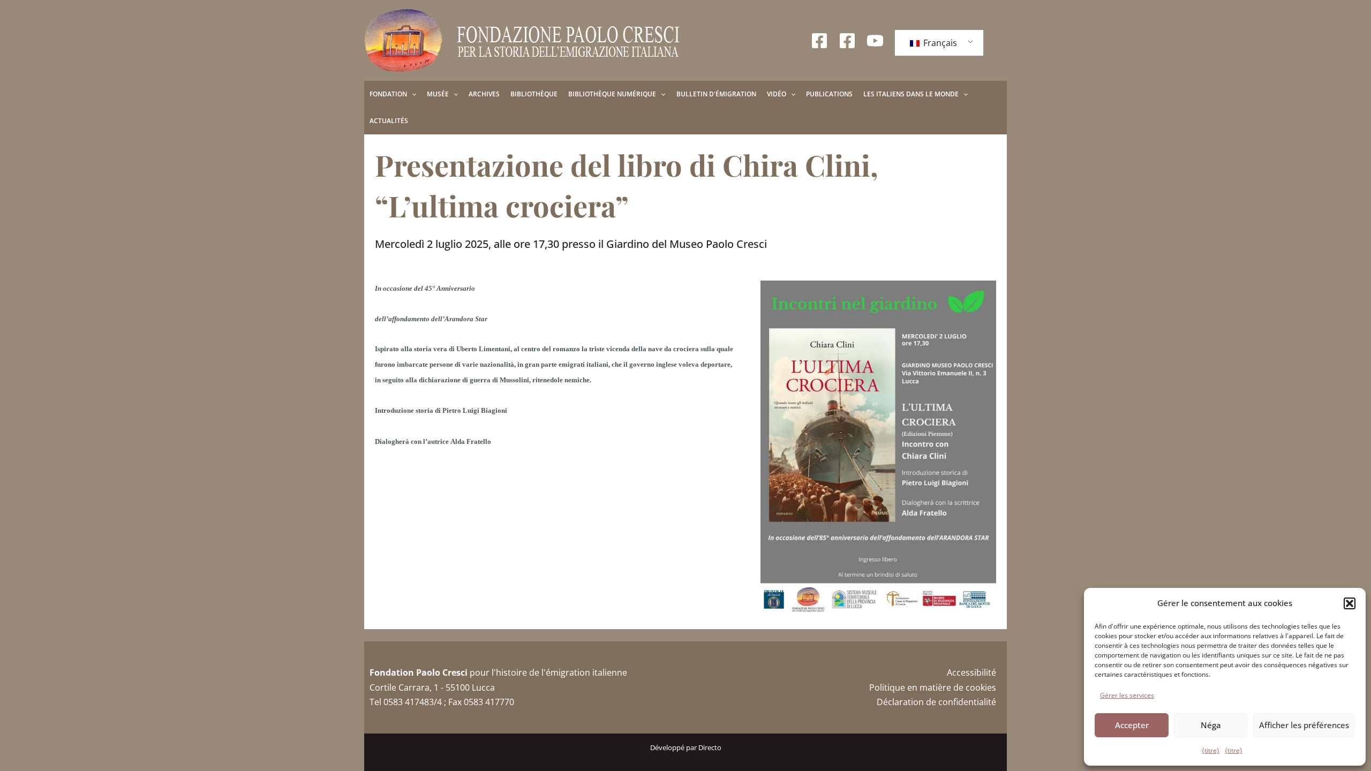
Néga (1211, 725)
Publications (829, 94)
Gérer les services (1127, 695)
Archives (484, 94)
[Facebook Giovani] (847, 40)
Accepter (1132, 725)
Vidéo (776, 94)
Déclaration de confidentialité (936, 702)
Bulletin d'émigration (716, 94)
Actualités (389, 120)
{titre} (1210, 750)
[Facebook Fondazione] (819, 40)
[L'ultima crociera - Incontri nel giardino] (878, 447)
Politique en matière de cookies (932, 687)
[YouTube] (875, 40)
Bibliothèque (534, 94)
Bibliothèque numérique (612, 94)
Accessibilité (971, 672)
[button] (1349, 603)
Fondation (388, 94)
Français (939, 43)
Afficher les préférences (1304, 725)
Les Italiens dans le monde (911, 94)
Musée (438, 94)
